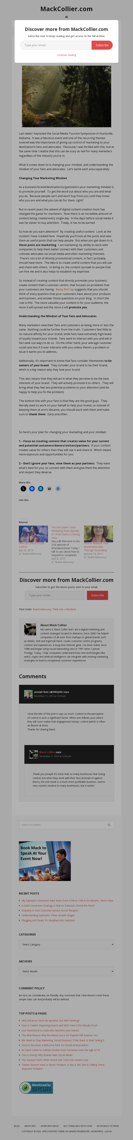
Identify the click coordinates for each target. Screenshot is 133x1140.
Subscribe (102, 45)
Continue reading (66, 55)
